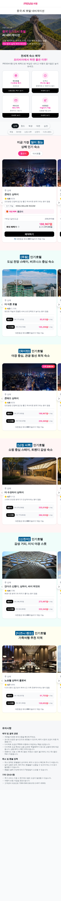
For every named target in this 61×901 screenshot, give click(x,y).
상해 (15, 125)
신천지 (37, 132)
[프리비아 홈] (30, 4)
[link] (29, 201)
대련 (38, 125)
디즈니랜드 (47, 132)
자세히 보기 (45, 90)
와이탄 (18, 132)
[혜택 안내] (18, 227)
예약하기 (29, 234)
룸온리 (24, 153)
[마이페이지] (56, 3)
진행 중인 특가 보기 (15, 90)
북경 (30, 125)
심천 (46, 125)
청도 (23, 125)
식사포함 (36, 153)
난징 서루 (28, 132)
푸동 (11, 132)
